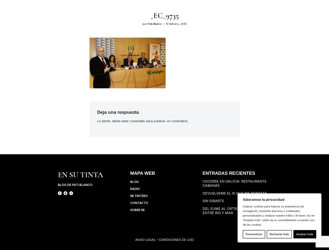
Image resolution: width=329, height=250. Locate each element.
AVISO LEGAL (145, 240)
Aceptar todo (304, 234)
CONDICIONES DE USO (176, 240)
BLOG (134, 182)
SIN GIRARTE (213, 201)
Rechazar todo (279, 234)
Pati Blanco (155, 23)
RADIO (135, 189)
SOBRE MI (137, 210)
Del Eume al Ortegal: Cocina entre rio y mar (231, 211)
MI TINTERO (139, 196)
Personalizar (254, 234)
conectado (137, 121)
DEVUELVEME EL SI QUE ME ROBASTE (235, 193)
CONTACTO (139, 203)
